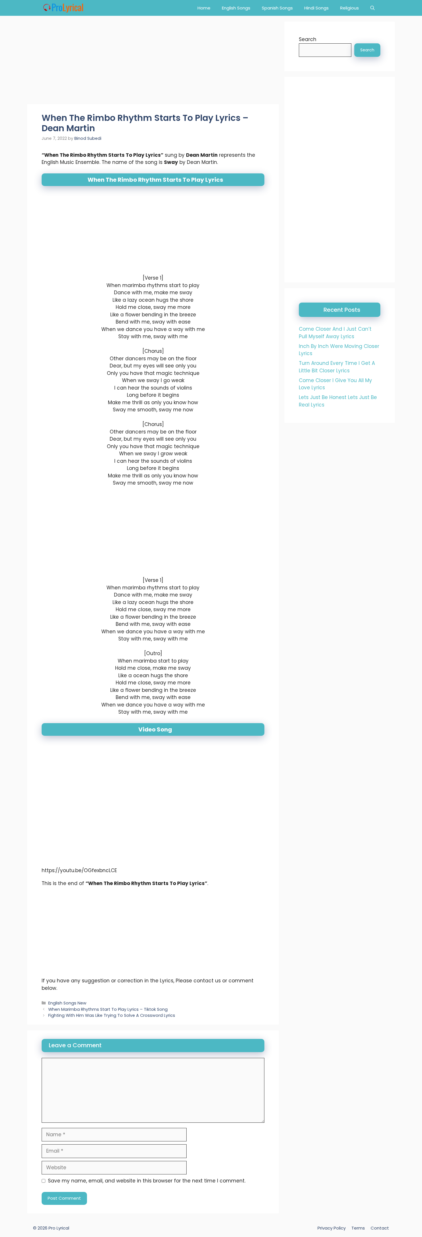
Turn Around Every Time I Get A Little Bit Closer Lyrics (337, 367)
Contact (380, 1228)
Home (204, 8)
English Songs (236, 8)
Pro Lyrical (59, 1228)
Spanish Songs (277, 8)
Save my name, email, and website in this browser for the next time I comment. (146, 1180)
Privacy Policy (332, 1228)
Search (307, 39)
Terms (358, 1228)
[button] (372, 8)
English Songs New (67, 1003)
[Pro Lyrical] (63, 8)
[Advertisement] (153, 62)
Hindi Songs (316, 8)
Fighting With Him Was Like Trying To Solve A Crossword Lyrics (111, 1016)
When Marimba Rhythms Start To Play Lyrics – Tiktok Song (108, 1009)
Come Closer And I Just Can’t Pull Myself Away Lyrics (335, 333)
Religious (349, 8)
